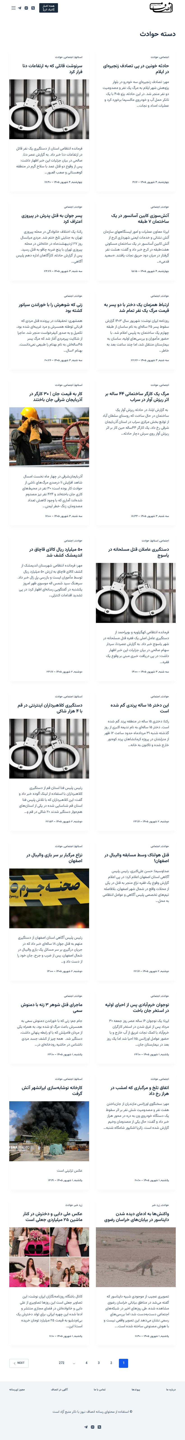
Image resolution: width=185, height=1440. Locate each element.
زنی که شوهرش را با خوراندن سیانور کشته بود (50, 307)
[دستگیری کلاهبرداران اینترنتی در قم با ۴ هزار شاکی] (49, 749)
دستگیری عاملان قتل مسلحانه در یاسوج (138, 552)
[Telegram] (19, 8)
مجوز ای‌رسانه (17, 1390)
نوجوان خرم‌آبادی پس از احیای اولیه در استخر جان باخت (137, 1007)
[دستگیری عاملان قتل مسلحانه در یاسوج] (136, 593)
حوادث (154, 57)
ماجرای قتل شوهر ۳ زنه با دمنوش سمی (51, 1007)
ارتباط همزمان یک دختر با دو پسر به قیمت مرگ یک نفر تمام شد (136, 307)
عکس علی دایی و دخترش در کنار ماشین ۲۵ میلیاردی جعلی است (52, 1216)
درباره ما (171, 1390)
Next (20, 1363)
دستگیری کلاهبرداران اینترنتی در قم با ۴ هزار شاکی (50, 708)
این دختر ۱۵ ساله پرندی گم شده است (140, 708)
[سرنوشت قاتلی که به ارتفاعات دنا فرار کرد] (49, 109)
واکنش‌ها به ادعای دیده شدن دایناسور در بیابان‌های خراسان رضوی (136, 1216)
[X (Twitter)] (33, 8)
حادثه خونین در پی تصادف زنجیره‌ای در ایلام (136, 69)
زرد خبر (156, 1205)
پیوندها (136, 1390)
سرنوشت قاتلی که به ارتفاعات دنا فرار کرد (52, 69)
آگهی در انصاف (59, 1390)
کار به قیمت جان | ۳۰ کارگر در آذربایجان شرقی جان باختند (55, 396)
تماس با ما (100, 1390)
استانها (78, 57)
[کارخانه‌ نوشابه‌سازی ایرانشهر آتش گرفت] (49, 1131)
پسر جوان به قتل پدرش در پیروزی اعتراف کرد (51, 218)
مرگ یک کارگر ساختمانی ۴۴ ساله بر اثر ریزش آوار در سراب (137, 396)
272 (61, 1363)
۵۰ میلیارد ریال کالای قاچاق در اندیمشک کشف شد (55, 552)
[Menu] (14, 8)
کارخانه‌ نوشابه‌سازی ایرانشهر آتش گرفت (52, 1090)
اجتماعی (164, 57)
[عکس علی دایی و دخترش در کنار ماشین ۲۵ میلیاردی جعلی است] (49, 1257)
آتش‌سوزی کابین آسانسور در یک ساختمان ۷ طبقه (140, 218)
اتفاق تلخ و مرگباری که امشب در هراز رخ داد (140, 1090)
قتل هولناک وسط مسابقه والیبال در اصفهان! (136, 858)
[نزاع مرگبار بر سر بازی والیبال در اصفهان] (49, 899)
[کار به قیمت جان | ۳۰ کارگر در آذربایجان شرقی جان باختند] (49, 437)
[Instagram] (26, 8)
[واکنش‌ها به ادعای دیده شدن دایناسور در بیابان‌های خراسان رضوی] (136, 1257)
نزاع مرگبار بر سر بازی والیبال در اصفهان (54, 858)
